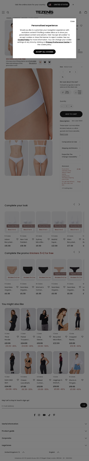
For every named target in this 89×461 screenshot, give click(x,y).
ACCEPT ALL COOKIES (44, 52)
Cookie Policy (24, 40)
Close (72, 21)
